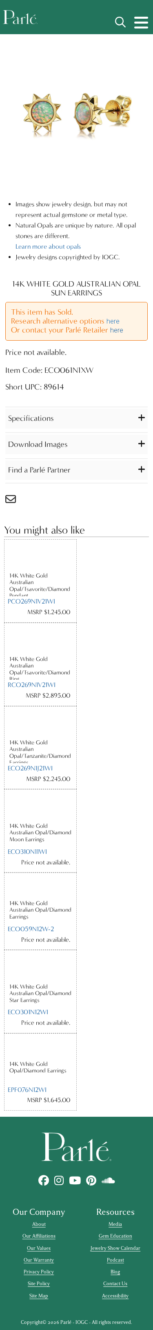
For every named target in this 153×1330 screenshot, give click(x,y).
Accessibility (115, 1296)
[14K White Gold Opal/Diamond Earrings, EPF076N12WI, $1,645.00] (40, 1047)
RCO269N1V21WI (31, 685)
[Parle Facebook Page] (43, 1181)
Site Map (38, 1296)
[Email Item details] (14, 501)
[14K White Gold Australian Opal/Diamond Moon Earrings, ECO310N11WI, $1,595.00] (40, 806)
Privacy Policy (39, 1272)
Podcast (115, 1260)
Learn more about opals (48, 246)
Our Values (39, 1248)
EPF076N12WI (27, 1090)
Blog (115, 1272)
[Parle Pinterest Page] (91, 1181)
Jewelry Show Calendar (115, 1248)
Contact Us (115, 1283)
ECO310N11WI (27, 851)
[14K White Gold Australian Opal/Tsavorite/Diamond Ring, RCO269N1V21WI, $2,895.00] (40, 639)
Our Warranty (39, 1260)
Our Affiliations (38, 1236)
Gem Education (115, 1236)
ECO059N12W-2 (31, 929)
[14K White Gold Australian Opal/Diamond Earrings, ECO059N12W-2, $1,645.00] (40, 886)
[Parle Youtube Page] (74, 1181)
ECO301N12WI (28, 1012)
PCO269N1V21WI (31, 601)
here (113, 321)
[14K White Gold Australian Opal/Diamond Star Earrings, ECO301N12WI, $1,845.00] (40, 966)
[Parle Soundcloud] (108, 1181)
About (39, 1224)
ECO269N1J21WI (30, 768)
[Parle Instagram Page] (58, 1181)
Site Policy (39, 1283)
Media (115, 1224)
